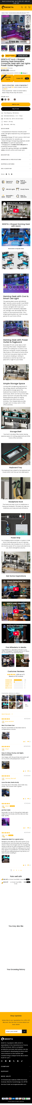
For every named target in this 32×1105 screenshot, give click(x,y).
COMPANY (5, 1066)
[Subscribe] (24, 1031)
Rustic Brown (8, 99)
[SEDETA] (8, 7)
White (11, 99)
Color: (5, 96)
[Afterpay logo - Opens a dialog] (23, 73)
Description (5, 155)
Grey (5, 99)
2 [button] (13, 870)
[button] (4, 68)
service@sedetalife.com (18, 1084)
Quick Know (5, 128)
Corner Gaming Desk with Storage (17, 12)
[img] (6, 719)
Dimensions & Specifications (11, 159)
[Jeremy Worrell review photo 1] (6, 792)
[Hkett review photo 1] (6, 822)
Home (3, 12)
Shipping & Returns (7, 164)
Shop (6, 12)
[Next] (28, 661)
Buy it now (16, 109)
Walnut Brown (15, 99)
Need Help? (6, 1076)
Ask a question (6, 168)
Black (2, 99)
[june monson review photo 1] (6, 735)
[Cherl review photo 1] (6, 765)
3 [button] (16, 870)
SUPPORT (5, 1071)
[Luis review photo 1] (6, 859)
